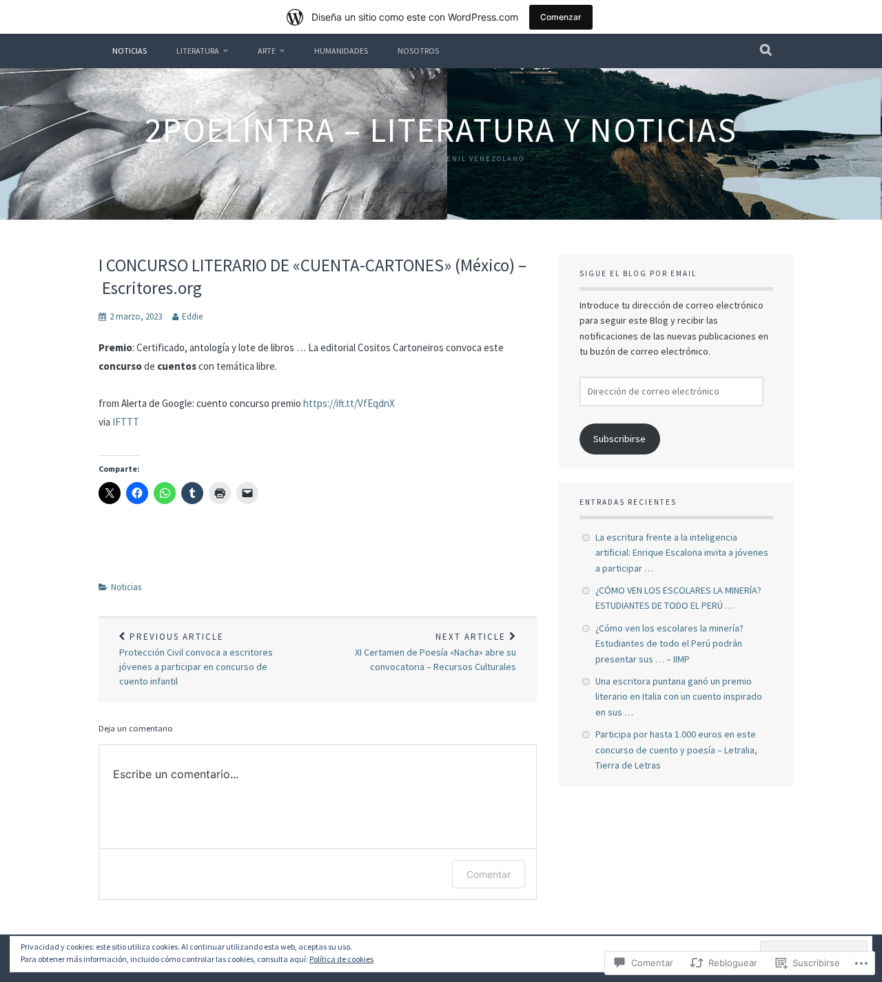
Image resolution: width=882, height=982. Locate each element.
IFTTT (125, 421)
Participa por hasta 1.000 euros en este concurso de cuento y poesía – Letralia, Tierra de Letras (676, 749)
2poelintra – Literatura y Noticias (441, 130)
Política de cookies (341, 959)
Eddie (192, 316)
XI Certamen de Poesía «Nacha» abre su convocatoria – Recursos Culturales (435, 652)
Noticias (129, 50)
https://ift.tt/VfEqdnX (349, 403)
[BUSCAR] (766, 51)
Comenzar (561, 17)
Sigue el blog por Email (638, 273)
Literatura (197, 50)
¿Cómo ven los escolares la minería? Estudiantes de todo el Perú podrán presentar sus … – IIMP (669, 643)
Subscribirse (619, 438)
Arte (267, 50)
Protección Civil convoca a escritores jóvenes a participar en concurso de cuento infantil (196, 659)
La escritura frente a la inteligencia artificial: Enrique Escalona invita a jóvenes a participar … (681, 552)
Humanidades (341, 50)
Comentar (488, 874)
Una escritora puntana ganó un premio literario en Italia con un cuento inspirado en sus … (678, 696)
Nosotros (418, 50)
